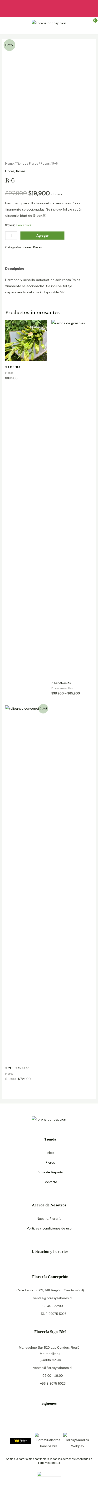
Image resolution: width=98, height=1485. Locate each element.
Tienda (21, 164)
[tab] (49, 268)
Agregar (42, 235)
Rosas (45, 164)
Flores (33, 164)
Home (9, 164)
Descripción (14, 268)
